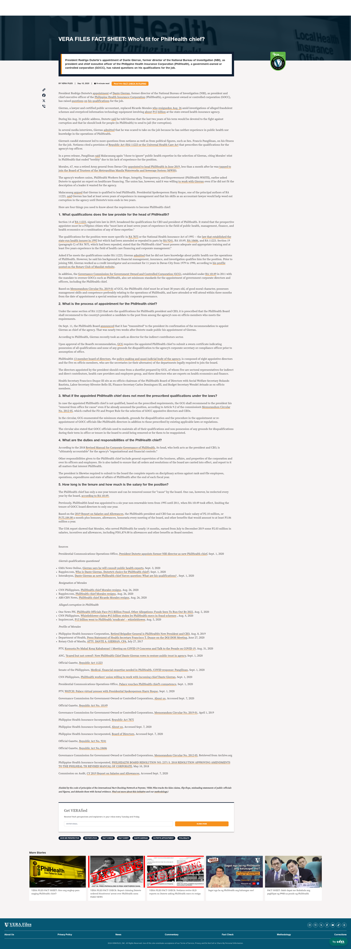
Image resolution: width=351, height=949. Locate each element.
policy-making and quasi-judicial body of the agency (148, 359)
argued (78, 192)
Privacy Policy (65, 934)
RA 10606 (192, 240)
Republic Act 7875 (123, 719)
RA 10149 (210, 274)
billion (162, 112)
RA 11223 (80, 222)
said (113, 119)
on (85, 101)
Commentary (171, 934)
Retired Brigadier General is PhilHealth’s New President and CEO (150, 633)
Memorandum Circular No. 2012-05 (175, 755)
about (148, 112)
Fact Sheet (124, 838)
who (155, 108)
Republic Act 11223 (91, 663)
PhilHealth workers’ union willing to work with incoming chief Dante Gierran (128, 677)
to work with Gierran (191, 181)
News (118, 934)
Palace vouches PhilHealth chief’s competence (147, 684)
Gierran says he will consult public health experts (113, 568)
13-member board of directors (92, 359)
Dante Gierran (121, 93)
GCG (120, 344)
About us (159, 698)
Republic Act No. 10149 (93, 705)
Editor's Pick (91, 838)
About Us (9, 934)
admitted (109, 130)
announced (107, 326)
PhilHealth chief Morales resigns (101, 590)
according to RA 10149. (95, 495)
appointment (101, 93)
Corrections (340, 934)
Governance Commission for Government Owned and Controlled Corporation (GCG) (129, 274)
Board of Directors (123, 734)
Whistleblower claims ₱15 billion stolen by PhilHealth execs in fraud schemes (128, 615)
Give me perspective (69, 838)
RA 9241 (168, 240)
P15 (155, 112)
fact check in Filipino (134, 83)
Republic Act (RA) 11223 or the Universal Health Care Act (144, 144)
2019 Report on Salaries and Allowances (99, 514)
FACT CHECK (108, 838)
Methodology (284, 934)
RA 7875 (133, 236)
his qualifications (98, 101)
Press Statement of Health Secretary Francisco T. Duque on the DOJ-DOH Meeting (137, 637)
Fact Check (227, 934)
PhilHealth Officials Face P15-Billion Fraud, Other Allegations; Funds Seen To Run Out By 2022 (135, 612)
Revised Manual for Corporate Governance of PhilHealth (120, 447)
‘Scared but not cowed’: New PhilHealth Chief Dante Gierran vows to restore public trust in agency (126, 655)
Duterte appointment (163, 838)
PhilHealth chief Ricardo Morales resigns (104, 597)
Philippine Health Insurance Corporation (120, 97)
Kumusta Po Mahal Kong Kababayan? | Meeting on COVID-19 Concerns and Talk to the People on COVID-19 (130, 648)
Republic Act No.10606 (93, 748)
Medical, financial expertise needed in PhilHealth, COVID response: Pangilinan (139, 670)
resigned (163, 108)
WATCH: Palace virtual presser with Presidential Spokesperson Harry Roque (111, 691)
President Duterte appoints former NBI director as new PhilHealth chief (163, 554)
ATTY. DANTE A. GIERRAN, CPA (106, 641)
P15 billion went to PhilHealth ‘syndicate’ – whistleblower (110, 619)
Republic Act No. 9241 (92, 741)
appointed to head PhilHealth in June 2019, (154, 166)
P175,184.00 (66, 517)
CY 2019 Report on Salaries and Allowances (113, 773)
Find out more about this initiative (128, 792)
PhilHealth (184, 838)
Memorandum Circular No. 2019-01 (91, 288)
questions (77, 101)
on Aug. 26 (175, 108)
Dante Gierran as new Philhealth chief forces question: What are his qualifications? (126, 575)
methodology (160, 792)
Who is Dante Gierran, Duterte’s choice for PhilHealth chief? (112, 572)
